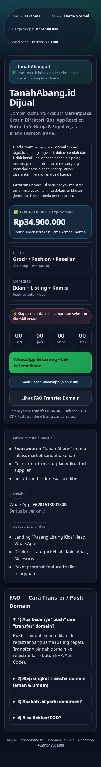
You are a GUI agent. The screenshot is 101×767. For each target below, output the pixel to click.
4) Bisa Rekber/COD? (39, 718)
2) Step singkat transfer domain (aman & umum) (49, 681)
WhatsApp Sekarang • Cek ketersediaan (41, 362)
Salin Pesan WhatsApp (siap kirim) (50, 382)
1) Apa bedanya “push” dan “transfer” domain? (44, 622)
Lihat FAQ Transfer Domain (50, 398)
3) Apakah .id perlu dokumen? (50, 701)
